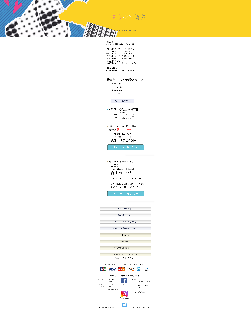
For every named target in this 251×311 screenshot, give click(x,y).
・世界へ (99, 284)
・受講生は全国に (112, 281)
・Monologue (111, 284)
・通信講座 (100, 279)
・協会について (111, 287)
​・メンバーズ (100, 287)
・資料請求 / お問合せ (113, 289)
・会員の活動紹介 (112, 279)
